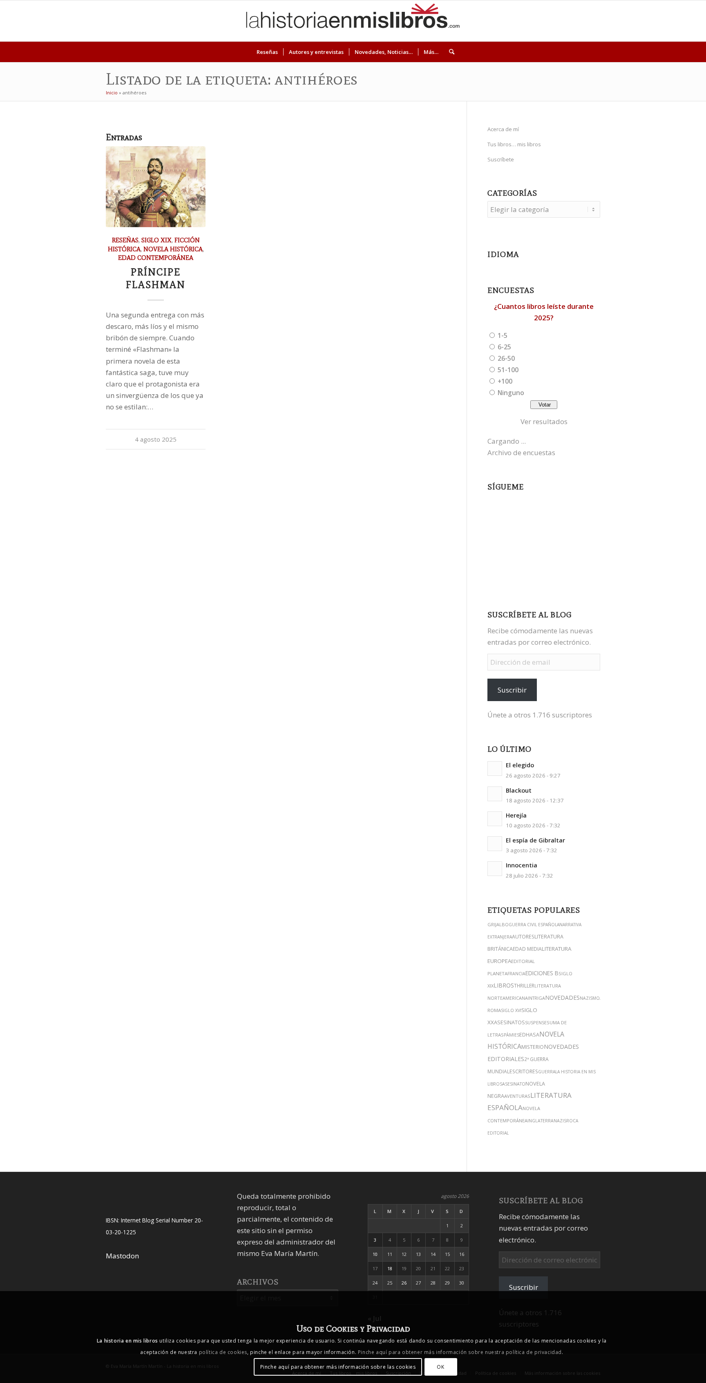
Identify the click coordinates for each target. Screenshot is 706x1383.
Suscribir (512, 690)
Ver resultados (544, 421)
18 (389, 1268)
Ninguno (511, 392)
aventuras (517, 1096)
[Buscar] (449, 52)
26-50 (506, 358)
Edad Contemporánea (155, 257)
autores (523, 936)
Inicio (112, 92)
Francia (516, 973)
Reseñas (125, 240)
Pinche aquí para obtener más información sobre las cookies (338, 1366)
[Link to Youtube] (649, 21)
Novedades (562, 997)
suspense (536, 1022)
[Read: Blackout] (494, 793)
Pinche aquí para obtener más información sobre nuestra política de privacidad (460, 1352)
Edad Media (527, 948)
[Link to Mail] (673, 21)
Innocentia (521, 865)
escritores (523, 1071)
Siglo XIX (156, 240)
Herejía (516, 815)
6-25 (504, 346)
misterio (532, 1046)
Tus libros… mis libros (514, 144)
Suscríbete (500, 159)
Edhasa (529, 1034)
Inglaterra (540, 1121)
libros (504, 985)
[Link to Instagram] (612, 21)
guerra (546, 1072)
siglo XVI (511, 1010)
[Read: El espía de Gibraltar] (494, 843)
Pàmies (511, 1035)
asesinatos (509, 1022)
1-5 (502, 335)
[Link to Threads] (636, 21)
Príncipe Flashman (155, 278)
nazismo (590, 998)
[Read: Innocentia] (494, 868)
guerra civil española (534, 924)
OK (440, 1366)
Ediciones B (542, 973)
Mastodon (122, 1255)
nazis (560, 1121)
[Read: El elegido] (494, 768)
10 (375, 1254)
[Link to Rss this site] (685, 21)
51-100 (508, 369)
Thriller (524, 985)
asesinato (513, 1084)
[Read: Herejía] (494, 818)
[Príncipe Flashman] (156, 186)
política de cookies (223, 1352)
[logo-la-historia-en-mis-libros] (352, 20)
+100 (505, 381)
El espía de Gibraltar (535, 840)
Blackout (519, 790)
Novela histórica (173, 249)
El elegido (520, 765)
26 (404, 1283)
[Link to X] (624, 21)
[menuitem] (267, 52)
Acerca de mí (503, 129)
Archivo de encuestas (521, 452)
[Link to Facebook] (661, 21)
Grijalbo (498, 924)
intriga (536, 998)
